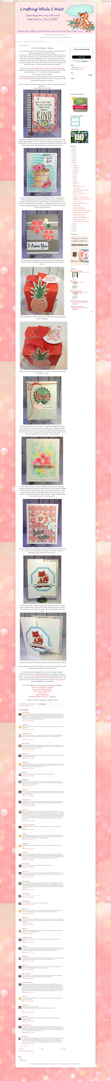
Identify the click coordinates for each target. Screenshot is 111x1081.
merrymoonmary (68, 1063)
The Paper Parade (26, 982)
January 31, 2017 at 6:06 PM (28, 785)
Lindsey (23, 809)
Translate (81, 69)
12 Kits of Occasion (25, 705)
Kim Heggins (24, 881)
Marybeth (24, 779)
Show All (91, 311)
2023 (73, 153)
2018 (73, 162)
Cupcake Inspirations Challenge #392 (80, 190)
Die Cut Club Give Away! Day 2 (79, 215)
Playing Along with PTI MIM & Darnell (80, 197)
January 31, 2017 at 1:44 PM (28, 775)
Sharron (23, 852)
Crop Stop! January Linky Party (38, 696)
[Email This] (39, 704)
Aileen (23, 996)
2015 (73, 225)
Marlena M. (24, 863)
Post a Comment (23, 1046)
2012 (73, 230)
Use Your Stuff (42, 693)
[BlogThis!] (41, 704)
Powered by (78, 61)
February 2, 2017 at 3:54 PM (27, 924)
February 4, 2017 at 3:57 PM (27, 978)
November (75, 167)
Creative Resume (26, 41)
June (74, 176)
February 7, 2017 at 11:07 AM (28, 1012)
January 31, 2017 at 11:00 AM (28, 749)
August (74, 172)
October (74, 169)
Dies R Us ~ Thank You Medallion (80, 193)
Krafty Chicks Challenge (77, 271)
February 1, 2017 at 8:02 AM (27, 829)
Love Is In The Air (76, 188)
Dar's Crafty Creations (77, 291)
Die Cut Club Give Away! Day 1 (79, 219)
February (75, 183)
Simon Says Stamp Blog (77, 306)
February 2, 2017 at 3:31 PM (27, 904)
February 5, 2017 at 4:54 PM (27, 1001)
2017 (73, 164)
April (74, 179)
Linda (23, 772)
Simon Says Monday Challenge (42, 689)
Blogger (79, 1063)
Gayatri (23, 1016)
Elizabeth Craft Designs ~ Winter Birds (80, 212)
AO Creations (25, 893)
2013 (73, 229)
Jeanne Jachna (59, 679)
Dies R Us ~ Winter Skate (78, 201)
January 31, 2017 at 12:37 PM (28, 768)
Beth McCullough (25, 937)
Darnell (23, 1036)
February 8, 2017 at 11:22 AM (28, 1032)
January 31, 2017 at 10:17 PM (28, 820)
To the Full (51, 78)
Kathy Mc (24, 762)
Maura (23, 908)
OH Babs (24, 956)
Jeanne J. (24, 871)
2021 (73, 157)
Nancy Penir (24, 743)
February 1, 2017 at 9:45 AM (27, 848)
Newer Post (21, 1048)
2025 (73, 150)
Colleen (23, 753)
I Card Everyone (25, 733)
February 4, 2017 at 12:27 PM (28, 961)
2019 (73, 160)
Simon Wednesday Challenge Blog (79, 301)
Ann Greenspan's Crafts (27, 824)
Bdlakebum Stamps (28, 78)
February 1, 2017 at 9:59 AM (27, 859)
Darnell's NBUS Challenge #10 (42, 691)
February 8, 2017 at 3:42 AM (27, 1021)
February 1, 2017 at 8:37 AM (27, 839)
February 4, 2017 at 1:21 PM (27, 969)
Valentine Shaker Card (77, 191)
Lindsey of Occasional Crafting (47, 68)
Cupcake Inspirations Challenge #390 (80, 203)
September (75, 171)
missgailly (24, 843)
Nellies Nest (74, 281)
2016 (73, 223)
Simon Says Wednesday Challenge (42, 687)
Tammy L (24, 917)
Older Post (63, 1048)
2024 (73, 151)
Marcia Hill (24, 712)
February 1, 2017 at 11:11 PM (28, 889)
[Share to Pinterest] (45, 704)
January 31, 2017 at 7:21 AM (28, 729)
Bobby (23, 928)
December (75, 165)
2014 (73, 227)
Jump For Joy (81, 282)
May (74, 178)
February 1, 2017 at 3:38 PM (27, 877)
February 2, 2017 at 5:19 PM (27, 933)
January (75, 185)
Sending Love (76, 195)
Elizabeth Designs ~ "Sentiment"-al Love (81, 217)
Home (18, 41)
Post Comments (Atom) (29, 1051)
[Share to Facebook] (43, 704)
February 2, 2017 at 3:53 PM (27, 913)
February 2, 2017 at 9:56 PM (27, 942)
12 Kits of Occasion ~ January (79, 186)
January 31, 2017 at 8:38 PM (28, 795)
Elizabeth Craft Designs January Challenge (82, 210)
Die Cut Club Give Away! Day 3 (79, 214)
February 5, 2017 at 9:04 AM (27, 992)
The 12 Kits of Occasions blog (33, 676)
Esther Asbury (25, 973)
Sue (23, 833)
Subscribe (81, 57)
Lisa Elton (24, 789)
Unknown (24, 724)
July (74, 174)
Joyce (23, 965)
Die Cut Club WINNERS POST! (79, 208)
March (74, 181)
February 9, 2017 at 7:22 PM (27, 1043)
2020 (73, 158)
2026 (73, 148)
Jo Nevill (24, 1005)
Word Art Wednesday (42, 695)
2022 (73, 155)
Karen (23, 946)
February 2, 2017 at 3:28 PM (27, 897)
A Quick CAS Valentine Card (78, 207)
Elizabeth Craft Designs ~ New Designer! (81, 221)
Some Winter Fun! (76, 205)
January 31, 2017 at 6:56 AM (28, 720)
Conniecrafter (25, 799)
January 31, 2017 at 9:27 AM (28, 739)
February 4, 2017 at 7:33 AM (27, 952)
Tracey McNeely (25, 1025)
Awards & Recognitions (38, 41)
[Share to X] (42, 704)
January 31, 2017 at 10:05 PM (28, 805)
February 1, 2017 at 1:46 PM (27, 867)
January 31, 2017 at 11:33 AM (28, 758)
